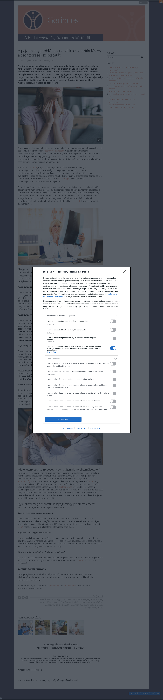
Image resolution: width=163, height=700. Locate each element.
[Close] (125, 272)
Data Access (81, 428)
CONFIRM (63, 419)
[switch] (113, 321)
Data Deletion (67, 428)
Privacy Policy (95, 428)
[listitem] (81, 315)
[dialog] (81, 350)
